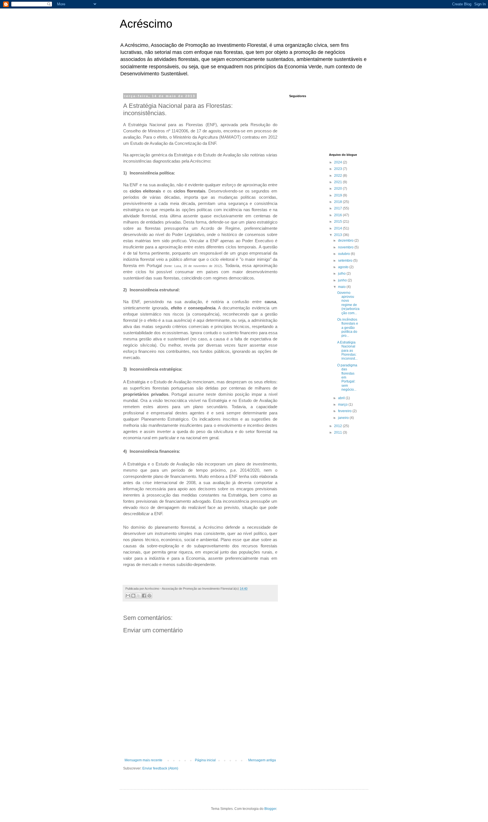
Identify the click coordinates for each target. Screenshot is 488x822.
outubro (344, 254)
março (343, 404)
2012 (338, 426)
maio (342, 287)
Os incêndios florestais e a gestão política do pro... (347, 328)
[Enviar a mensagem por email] (128, 595)
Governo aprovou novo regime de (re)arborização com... (348, 303)
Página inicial (205, 760)
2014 (338, 228)
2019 (338, 195)
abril (342, 398)
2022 (338, 176)
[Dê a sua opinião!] (133, 595)
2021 (338, 182)
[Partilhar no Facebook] (144, 595)
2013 (338, 235)
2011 (338, 432)
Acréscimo (146, 24)
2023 (338, 169)
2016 (338, 215)
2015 (338, 222)
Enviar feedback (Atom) (160, 768)
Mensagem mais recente (143, 760)
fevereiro (345, 411)
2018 (338, 202)
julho (342, 274)
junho (343, 280)
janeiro (344, 418)
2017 (338, 208)
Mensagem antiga (262, 760)
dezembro (346, 240)
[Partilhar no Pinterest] (149, 595)
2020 (338, 189)
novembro (346, 247)
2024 (338, 162)
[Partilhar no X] (138, 595)
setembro (345, 261)
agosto (343, 267)
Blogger (270, 809)
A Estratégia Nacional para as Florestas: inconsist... (347, 350)
